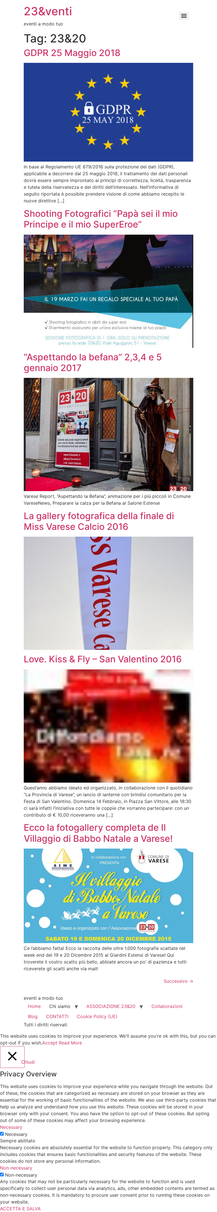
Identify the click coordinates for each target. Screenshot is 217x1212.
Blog (33, 1016)
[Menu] (184, 16)
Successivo (178, 981)
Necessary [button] (11, 1127)
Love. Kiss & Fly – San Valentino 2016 (103, 659)
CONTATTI (57, 1016)
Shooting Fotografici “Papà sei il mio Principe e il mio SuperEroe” (101, 219)
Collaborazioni (167, 1006)
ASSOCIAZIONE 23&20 (110, 1006)
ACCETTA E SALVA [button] (20, 1208)
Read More (70, 1043)
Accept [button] (49, 1043)
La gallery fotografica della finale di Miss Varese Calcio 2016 (99, 521)
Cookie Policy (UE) (97, 1016)
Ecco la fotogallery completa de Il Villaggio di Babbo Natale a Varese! (98, 833)
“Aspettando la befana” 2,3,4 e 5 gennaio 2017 (93, 362)
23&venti (48, 11)
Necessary (16, 1134)
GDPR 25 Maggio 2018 (72, 52)
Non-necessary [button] (16, 1168)
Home (34, 1006)
